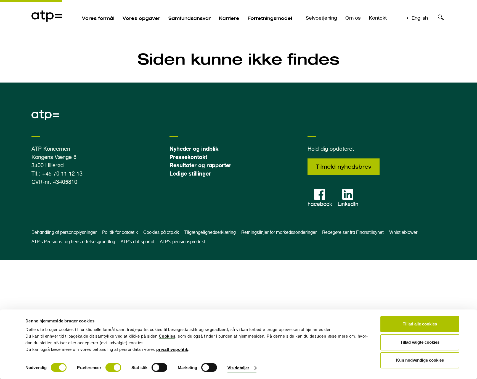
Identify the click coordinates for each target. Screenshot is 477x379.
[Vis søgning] (441, 18)
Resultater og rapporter (200, 165)
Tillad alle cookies (420, 324)
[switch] (113, 367)
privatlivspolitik (172, 349)
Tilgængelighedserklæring (210, 232)
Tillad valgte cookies (419, 342)
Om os (353, 18)
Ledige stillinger (190, 173)
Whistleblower (403, 232)
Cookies (167, 336)
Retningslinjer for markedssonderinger (279, 232)
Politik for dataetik (120, 232)
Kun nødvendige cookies (420, 360)
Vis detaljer (238, 368)
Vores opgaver (141, 18)
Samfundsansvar (189, 18)
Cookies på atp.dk (161, 232)
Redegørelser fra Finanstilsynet (353, 232)
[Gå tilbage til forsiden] (46, 27)
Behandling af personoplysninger (64, 232)
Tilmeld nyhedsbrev (343, 166)
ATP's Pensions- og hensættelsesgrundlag (73, 241)
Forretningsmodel (270, 18)
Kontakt (378, 18)
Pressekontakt (188, 156)
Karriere (229, 18)
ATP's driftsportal (137, 241)
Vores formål (98, 18)
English (420, 18)
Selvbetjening (321, 18)
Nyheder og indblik (193, 148)
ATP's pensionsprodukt (182, 241)
